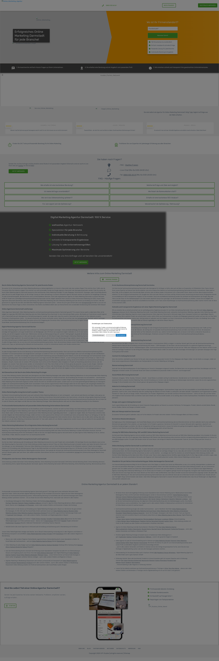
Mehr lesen (116, 332)
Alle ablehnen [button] (110, 335)
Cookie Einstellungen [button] (98, 335)
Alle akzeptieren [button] (121, 335)
